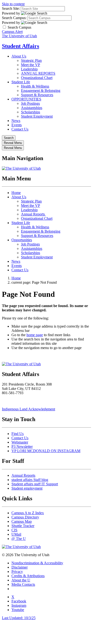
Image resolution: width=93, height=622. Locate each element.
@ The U (18, 539)
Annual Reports (33, 214)
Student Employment (37, 116)
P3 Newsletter (22, 446)
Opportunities (21, 240)
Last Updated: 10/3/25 (19, 618)
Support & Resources (37, 95)
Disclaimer (19, 567)
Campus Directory (25, 517)
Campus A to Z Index (27, 513)
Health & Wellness (35, 86)
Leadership (29, 69)
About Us (18, 56)
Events (16, 125)
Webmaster (19, 442)
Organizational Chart (36, 78)
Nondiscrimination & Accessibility (37, 563)
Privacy (17, 572)
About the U (20, 580)
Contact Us (19, 129)
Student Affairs (20, 46)
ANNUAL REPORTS (38, 73)
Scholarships (30, 112)
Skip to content (13, 4)
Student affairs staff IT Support (34, 484)
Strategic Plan (31, 60)
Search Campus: (14, 18)
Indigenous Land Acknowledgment (28, 409)
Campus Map (21, 521)
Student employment (26, 488)
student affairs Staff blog (29, 480)
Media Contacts (23, 584)
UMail (16, 534)
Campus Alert (12, 32)
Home (16, 193)
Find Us (17, 434)
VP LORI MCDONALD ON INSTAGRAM (45, 451)
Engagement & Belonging (40, 91)
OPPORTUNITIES (26, 99)
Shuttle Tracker (22, 526)
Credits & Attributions (28, 576)
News (15, 121)
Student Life (20, 82)
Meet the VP (30, 65)
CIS (14, 530)
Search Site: (11, 8)
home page (34, 335)
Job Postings (30, 103)
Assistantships (31, 108)
